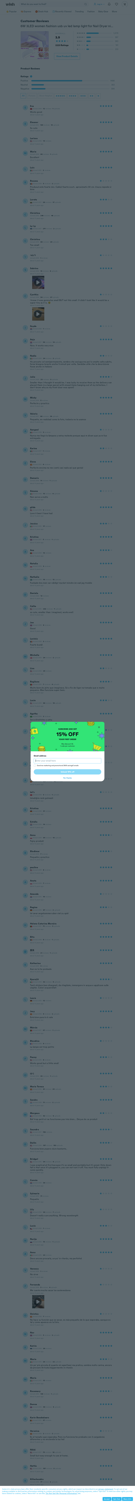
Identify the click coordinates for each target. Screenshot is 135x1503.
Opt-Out (116, 1499)
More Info (127, 1499)
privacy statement (105, 1489)
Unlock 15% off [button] (67, 772)
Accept (107, 1499)
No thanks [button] (67, 778)
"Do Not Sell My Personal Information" (61, 1493)
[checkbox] (35, 765)
